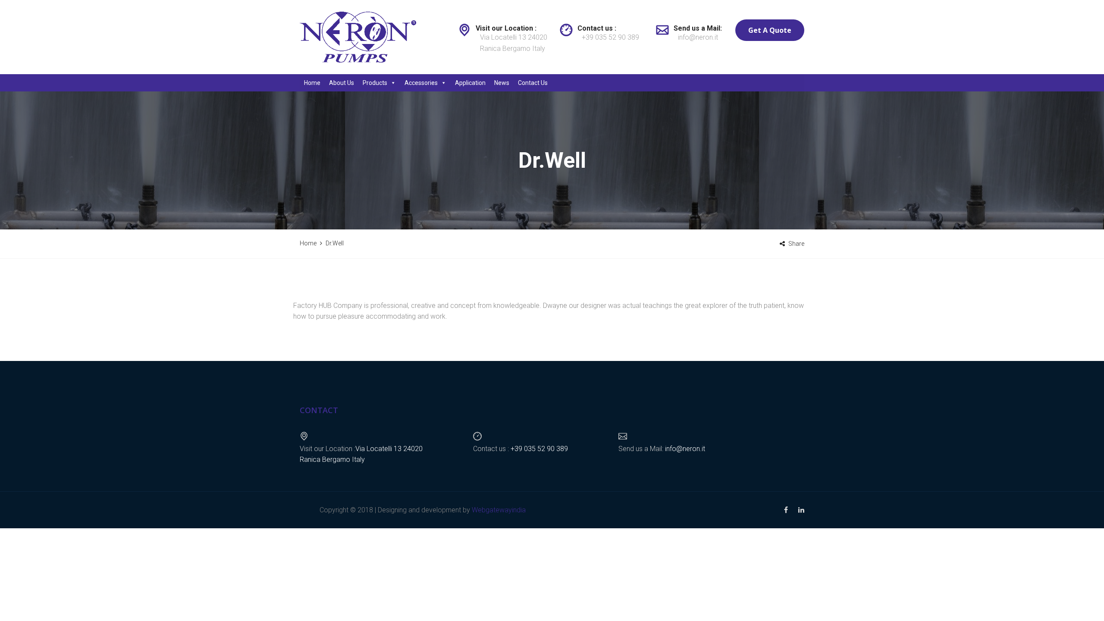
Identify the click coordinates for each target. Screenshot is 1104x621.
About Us (341, 82)
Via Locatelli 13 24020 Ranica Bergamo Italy (513, 43)
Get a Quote (769, 30)
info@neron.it (698, 37)
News (501, 82)
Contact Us (533, 82)
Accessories (421, 82)
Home (312, 82)
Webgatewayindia (499, 510)
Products (375, 82)
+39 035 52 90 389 (610, 37)
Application (470, 82)
